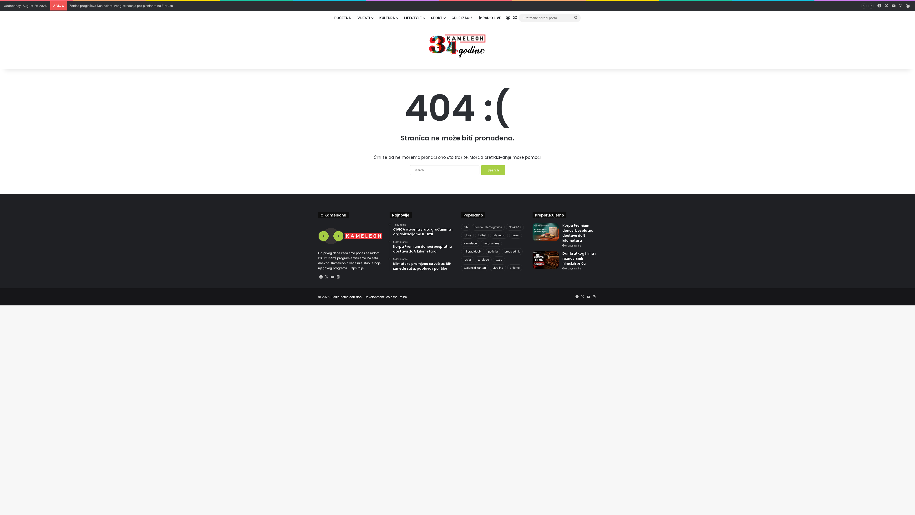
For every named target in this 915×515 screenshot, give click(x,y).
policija (493, 251)
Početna (342, 18)
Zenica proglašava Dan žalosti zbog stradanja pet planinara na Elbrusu (121, 6)
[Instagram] (338, 277)
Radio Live (491, 18)
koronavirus (491, 243)
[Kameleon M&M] (457, 44)
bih (466, 227)
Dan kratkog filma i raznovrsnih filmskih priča (579, 258)
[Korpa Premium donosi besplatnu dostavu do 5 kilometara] (546, 232)
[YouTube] (332, 277)
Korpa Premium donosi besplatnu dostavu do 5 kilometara (577, 233)
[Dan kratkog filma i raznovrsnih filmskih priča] (546, 260)
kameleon (470, 243)
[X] (327, 277)
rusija (467, 259)
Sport (436, 18)
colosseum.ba (396, 297)
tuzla (499, 259)
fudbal (482, 235)
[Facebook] (321, 277)
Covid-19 (515, 227)
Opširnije (357, 268)
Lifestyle (413, 18)
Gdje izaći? (462, 18)
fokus (467, 235)
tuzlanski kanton (475, 267)
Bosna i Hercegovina (488, 227)
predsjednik (512, 251)
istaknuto (499, 235)
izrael (515, 235)
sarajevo (483, 259)
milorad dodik (473, 251)
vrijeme (515, 267)
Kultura (387, 18)
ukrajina (498, 267)
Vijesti (363, 18)
